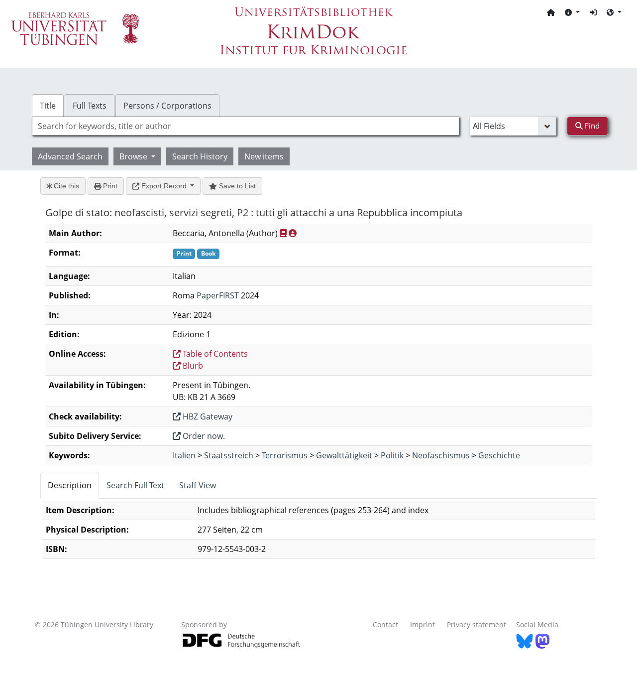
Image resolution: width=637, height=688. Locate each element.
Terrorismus (285, 455)
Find (591, 126)
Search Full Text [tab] (135, 485)
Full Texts (89, 105)
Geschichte (499, 455)
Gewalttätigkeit (344, 455)
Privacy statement (476, 624)
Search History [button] (199, 156)
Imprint (422, 624)
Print (109, 186)
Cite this (65, 186)
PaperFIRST (218, 295)
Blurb (192, 365)
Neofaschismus (441, 455)
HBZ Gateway (206, 416)
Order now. (203, 435)
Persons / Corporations (167, 105)
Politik (392, 455)
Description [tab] (70, 485)
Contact (385, 624)
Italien (184, 455)
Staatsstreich (228, 455)
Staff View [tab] (197, 485)
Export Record (164, 186)
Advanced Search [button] (70, 156)
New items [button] (264, 156)
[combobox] (245, 126)
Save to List (236, 186)
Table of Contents (214, 353)
